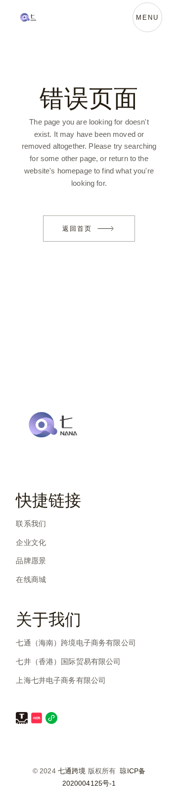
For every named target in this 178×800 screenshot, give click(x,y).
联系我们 (31, 523)
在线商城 (31, 579)
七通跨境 (72, 771)
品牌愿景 (31, 560)
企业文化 (31, 542)
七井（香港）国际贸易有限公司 (68, 661)
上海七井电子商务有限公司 (61, 680)
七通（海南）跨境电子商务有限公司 (75, 642)
